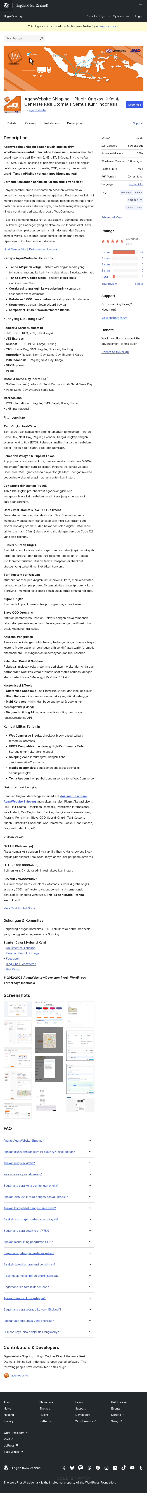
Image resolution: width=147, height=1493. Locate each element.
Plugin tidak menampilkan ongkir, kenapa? (31, 1275)
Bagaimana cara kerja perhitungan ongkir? (31, 1185)
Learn (79, 1402)
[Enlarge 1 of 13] (27, 1006)
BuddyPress (13, 1451)
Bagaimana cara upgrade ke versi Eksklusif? (32, 1309)
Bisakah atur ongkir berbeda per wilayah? (31, 1219)
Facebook (13, 958)
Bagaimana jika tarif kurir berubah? (26, 1287)
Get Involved (119, 1402)
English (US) (136, 184)
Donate (118, 1415)
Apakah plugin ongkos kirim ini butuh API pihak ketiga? (39, 1152)
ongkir (138, 192)
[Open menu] (141, 5)
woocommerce (134, 207)
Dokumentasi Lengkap (43, 249)
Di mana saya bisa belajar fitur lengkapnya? (32, 1332)
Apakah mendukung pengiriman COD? (28, 1242)
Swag (116, 1421)
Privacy (8, 1421)
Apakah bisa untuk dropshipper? (25, 1298)
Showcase (46, 1402)
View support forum (114, 318)
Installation (51, 123)
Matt (9, 1439)
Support (138, 123)
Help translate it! (109, 26)
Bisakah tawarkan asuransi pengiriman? (29, 1264)
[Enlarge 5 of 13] (27, 1107)
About (7, 1402)
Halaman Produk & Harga (22, 953)
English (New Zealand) (27, 1468)
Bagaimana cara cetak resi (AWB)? (26, 1230)
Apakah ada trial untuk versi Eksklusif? (29, 1320)
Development (76, 123)
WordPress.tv (86, 1421)
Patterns (45, 1421)
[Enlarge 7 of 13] (58, 1032)
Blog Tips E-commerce (21, 964)
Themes (44, 1408)
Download (134, 104)
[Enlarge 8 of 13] (58, 1060)
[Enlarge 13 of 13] (89, 1101)
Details (11, 123)
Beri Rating (13, 969)
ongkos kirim (135, 199)
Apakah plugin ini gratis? (19, 1163)
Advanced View (111, 217)
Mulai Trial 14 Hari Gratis (19, 908)
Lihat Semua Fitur (15, 249)
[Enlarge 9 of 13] (58, 1089)
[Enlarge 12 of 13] (89, 1068)
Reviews (30, 123)
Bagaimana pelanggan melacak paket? (29, 1253)
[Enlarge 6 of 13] (58, 1006)
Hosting (9, 1415)
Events (115, 1408)
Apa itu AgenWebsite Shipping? (24, 1140)
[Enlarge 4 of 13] (27, 1075)
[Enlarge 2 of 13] (27, 1025)
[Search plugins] (41, 38)
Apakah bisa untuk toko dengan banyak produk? (36, 1197)
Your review (109, 283)
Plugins (44, 1415)
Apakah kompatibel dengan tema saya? (30, 1208)
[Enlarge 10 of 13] (89, 1006)
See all (139, 283)
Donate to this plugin (115, 352)
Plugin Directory (13, 16)
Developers (82, 1415)
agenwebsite (37, 110)
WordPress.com (16, 1433)
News (7, 1408)
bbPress (11, 1445)
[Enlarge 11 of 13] (89, 1035)
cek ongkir (126, 192)
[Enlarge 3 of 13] (27, 1051)
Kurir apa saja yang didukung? (23, 1174)
